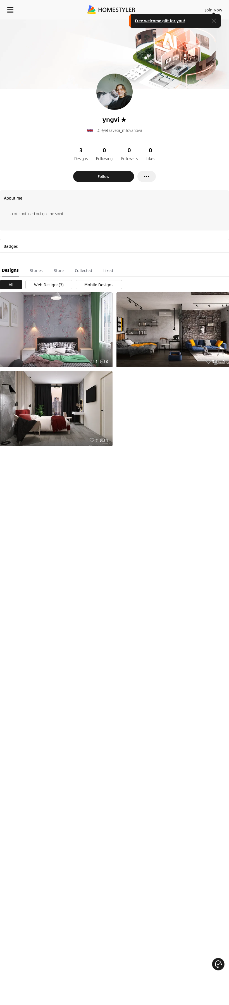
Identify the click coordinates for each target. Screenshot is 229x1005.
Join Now (213, 10)
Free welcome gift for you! (160, 20)
